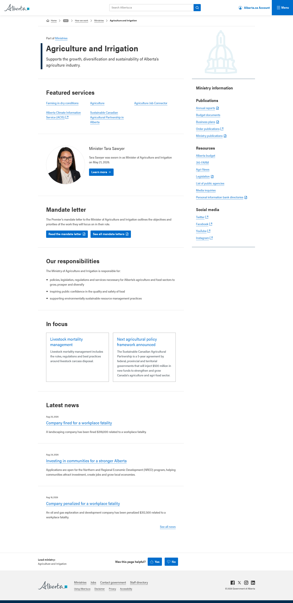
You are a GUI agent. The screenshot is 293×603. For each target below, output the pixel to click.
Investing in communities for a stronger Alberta (86, 460)
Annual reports (205, 108)
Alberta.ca (52, 585)
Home (54, 20)
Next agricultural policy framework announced (137, 341)
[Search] (197, 7)
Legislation (203, 176)
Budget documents (208, 115)
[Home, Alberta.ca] (16, 7)
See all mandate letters (108, 234)
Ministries (99, 20)
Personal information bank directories (219, 197)
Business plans (205, 122)
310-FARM (202, 162)
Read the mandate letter (64, 234)
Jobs (93, 582)
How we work (81, 20)
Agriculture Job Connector (150, 103)
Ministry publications (209, 135)
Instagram (202, 238)
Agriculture (97, 103)
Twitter (200, 217)
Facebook (202, 224)
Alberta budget (205, 155)
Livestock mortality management (66, 341)
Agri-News (202, 169)
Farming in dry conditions (62, 103)
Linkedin (253, 583)
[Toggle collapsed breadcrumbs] (66, 21)
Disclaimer (99, 588)
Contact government (113, 582)
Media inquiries (206, 190)
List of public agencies (210, 183)
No (174, 561)
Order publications (208, 129)
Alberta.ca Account (257, 7)
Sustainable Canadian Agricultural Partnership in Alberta (107, 117)
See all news (168, 526)
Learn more (99, 172)
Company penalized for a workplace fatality (83, 503)
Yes (157, 561)
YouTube (201, 231)
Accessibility (126, 588)
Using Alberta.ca (82, 588)
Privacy (112, 588)
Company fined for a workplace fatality (79, 422)
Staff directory (139, 582)
